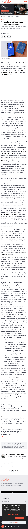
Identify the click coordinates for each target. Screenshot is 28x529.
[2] (1, 416)
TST (14, 216)
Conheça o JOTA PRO (14, 492)
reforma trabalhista (6, 74)
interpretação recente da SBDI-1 (10, 214)
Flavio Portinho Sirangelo (6, 32)
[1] (1, 403)
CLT (22, 63)
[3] (1, 427)
